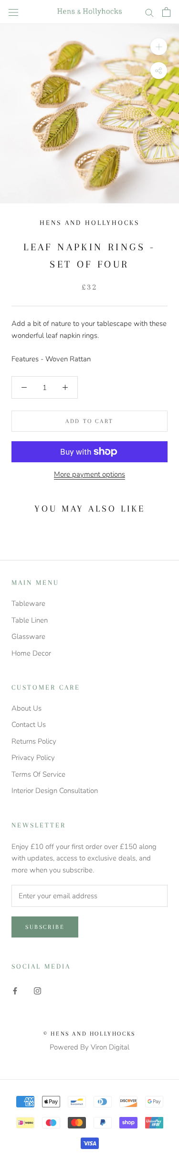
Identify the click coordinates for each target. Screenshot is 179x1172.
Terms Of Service (38, 774)
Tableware (28, 603)
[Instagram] (37, 991)
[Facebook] (15, 991)
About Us (26, 708)
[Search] (149, 12)
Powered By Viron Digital (89, 1047)
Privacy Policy (33, 757)
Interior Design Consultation (54, 790)
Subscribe (44, 927)
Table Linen (29, 620)
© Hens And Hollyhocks (89, 1033)
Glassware (28, 636)
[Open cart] (166, 12)
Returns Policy (33, 741)
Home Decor (31, 653)
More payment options (89, 474)
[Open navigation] (13, 11)
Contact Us (28, 724)
